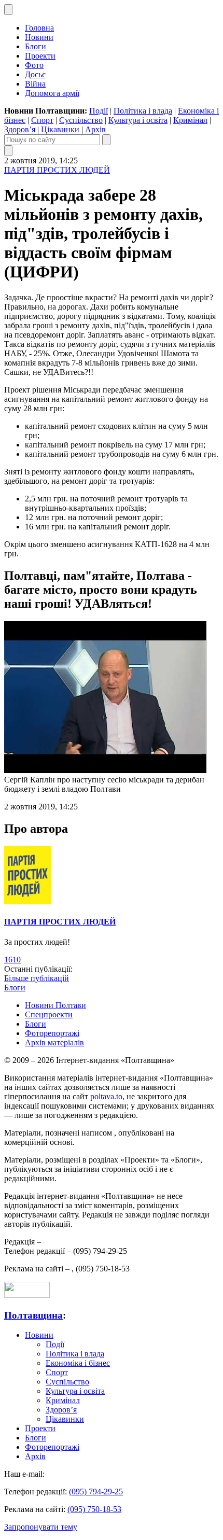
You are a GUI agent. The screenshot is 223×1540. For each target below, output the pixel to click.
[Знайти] (106, 139)
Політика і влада (143, 110)
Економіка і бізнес (78, 1363)
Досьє (35, 74)
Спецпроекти (49, 1014)
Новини (39, 37)
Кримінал (190, 120)
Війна (35, 83)
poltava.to (106, 1096)
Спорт (42, 120)
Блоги (35, 46)
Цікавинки (60, 129)
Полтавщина (33, 1315)
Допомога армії (52, 93)
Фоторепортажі (52, 1033)
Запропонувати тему (40, 1526)
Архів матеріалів (54, 1042)
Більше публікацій (36, 978)
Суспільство (81, 120)
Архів (95, 129)
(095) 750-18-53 (94, 1509)
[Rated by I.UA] (27, 1295)
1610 (12, 959)
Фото (34, 65)
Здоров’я (19, 129)
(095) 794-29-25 (96, 1491)
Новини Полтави (55, 1005)
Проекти (40, 55)
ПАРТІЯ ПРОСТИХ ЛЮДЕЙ (57, 169)
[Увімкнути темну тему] (8, 9)
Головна (39, 27)
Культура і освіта (138, 120)
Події (98, 110)
